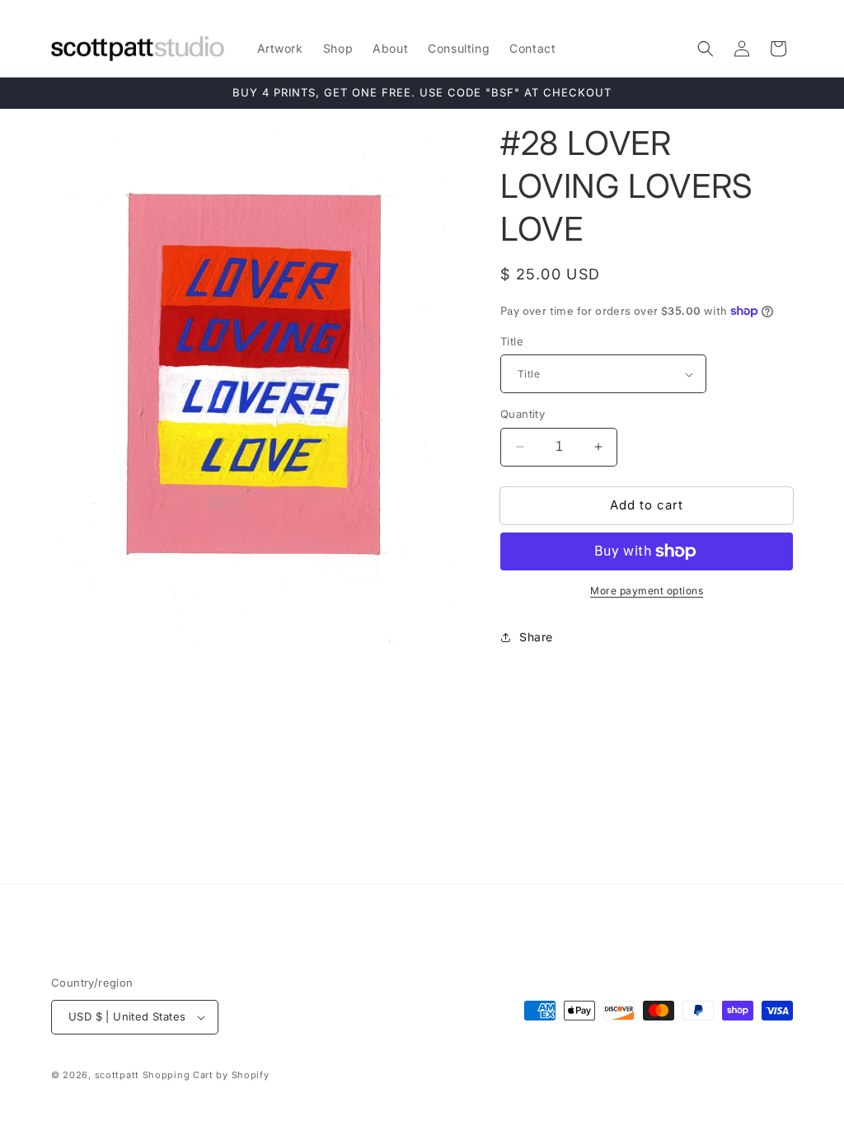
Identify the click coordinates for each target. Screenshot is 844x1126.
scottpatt (117, 1075)
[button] (705, 48)
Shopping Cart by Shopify (206, 1075)
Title (511, 341)
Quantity (522, 413)
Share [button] (536, 637)
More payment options (646, 590)
